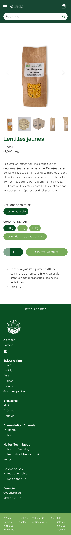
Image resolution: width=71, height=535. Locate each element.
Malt (6, 405)
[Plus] (20, 252)
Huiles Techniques (16, 444)
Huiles (7, 365)
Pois (6, 375)
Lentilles (8, 370)
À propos (9, 339)
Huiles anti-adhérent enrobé (21, 454)
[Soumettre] (64, 16)
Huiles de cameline (15, 473)
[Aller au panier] (64, 6)
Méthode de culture (17, 205)
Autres (7, 459)
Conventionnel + (16, 211)
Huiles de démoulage (17, 449)
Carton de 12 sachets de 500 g (25, 236)
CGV (52, 517)
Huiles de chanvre (14, 479)
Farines (8, 386)
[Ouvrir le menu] (5, 6)
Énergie (9, 488)
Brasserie (10, 401)
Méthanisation (12, 498)
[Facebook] (5, 351)
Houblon (8, 416)
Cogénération (12, 492)
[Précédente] (7, 72)
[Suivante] (63, 72)
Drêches (8, 410)
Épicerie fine (12, 361)
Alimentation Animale (19, 425)
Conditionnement (15, 221)
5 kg (22, 228)
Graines (8, 380)
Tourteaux (9, 430)
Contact (8, 345)
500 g (9, 228)
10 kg (35, 228)
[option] (35, 73)
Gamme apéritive (14, 391)
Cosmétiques (13, 469)
